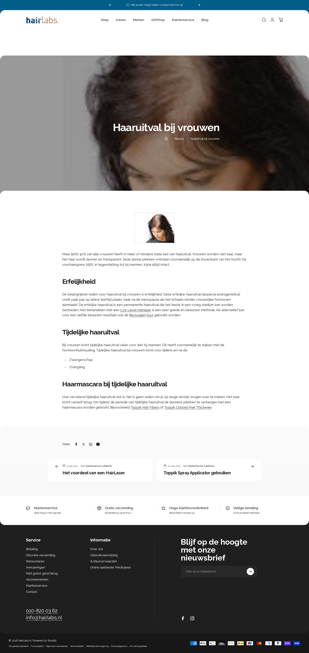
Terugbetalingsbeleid (19, 646)
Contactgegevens (119, 646)
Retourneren (35, 561)
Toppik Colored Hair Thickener (187, 407)
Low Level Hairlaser (135, 310)
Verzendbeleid (77, 646)
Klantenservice (46, 508)
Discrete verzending (40, 555)
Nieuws (179, 138)
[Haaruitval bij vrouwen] (154, 227)
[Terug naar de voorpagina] (166, 138)
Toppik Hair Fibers (145, 407)
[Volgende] (199, 5)
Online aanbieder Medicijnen (110, 567)
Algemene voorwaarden (57, 646)
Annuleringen (35, 567)
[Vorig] (110, 5)
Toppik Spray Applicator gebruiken (197, 472)
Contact (31, 592)
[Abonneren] (250, 571)
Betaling (32, 549)
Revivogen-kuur (141, 315)
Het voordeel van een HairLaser (94, 472)
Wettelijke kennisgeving (97, 646)
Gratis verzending (119, 508)
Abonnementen (37, 579)
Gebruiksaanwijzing (104, 555)
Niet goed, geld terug (42, 573)
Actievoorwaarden (103, 561)
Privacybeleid (37, 646)
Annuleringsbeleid (138, 646)
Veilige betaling (245, 508)
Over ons (96, 549)
